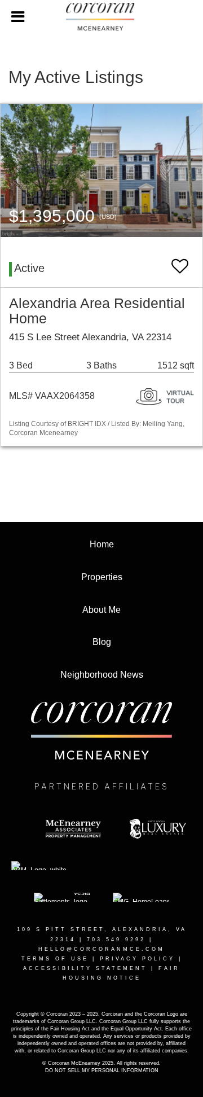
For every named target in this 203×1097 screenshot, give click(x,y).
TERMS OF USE (55, 959)
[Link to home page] (101, 17)
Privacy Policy (137, 959)
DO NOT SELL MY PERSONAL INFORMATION (101, 1070)
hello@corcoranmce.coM (101, 949)
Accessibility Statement (85, 968)
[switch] (180, 261)
